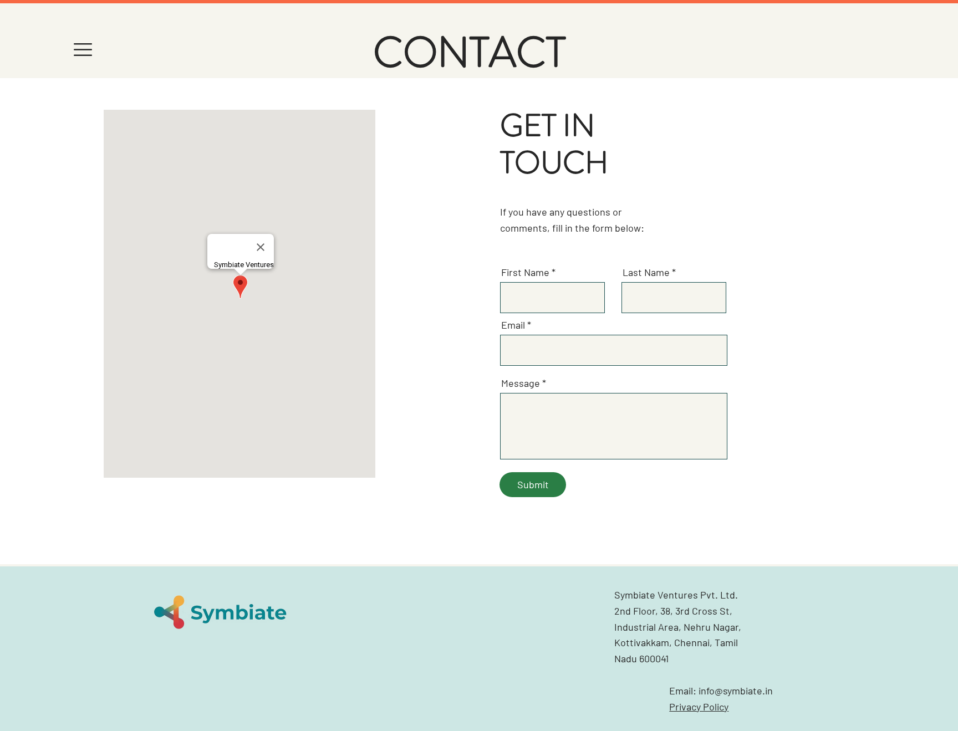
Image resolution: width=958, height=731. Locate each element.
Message (520, 383)
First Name (525, 272)
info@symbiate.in (736, 690)
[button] (83, 49)
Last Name (646, 272)
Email (513, 325)
